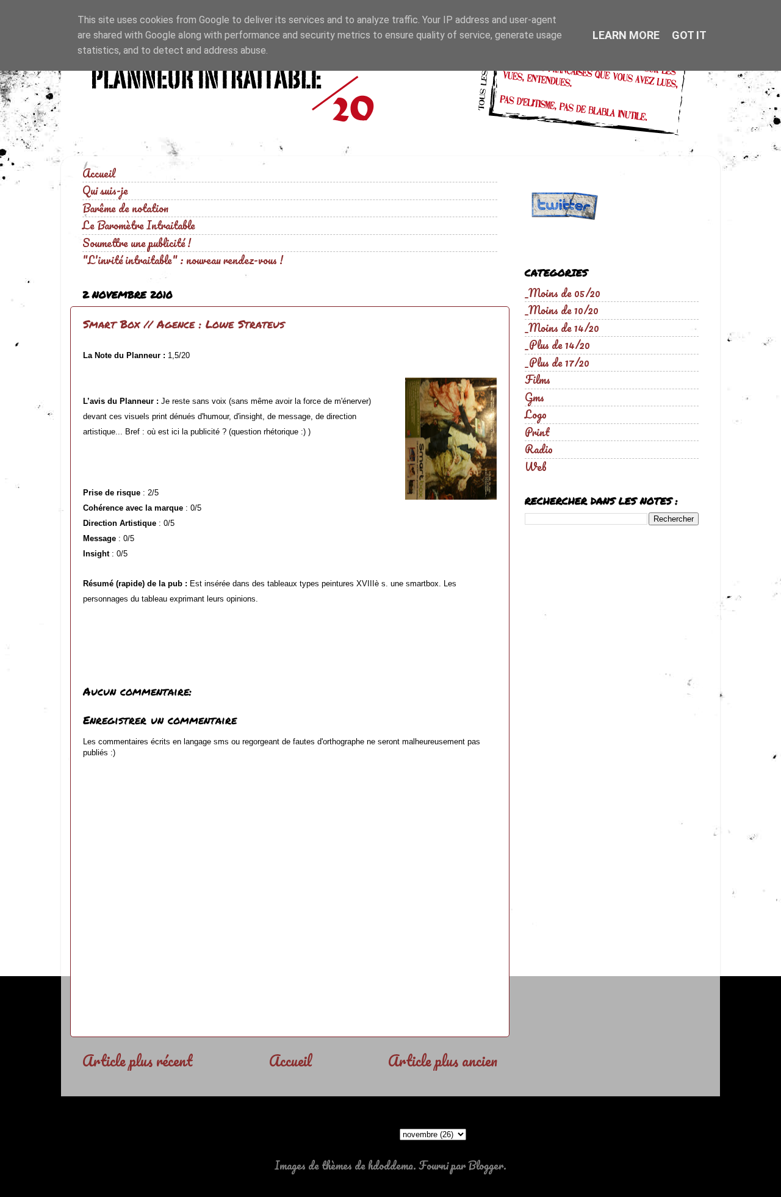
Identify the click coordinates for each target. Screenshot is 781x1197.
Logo (536, 414)
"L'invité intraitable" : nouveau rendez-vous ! (182, 259)
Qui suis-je (105, 190)
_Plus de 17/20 (557, 362)
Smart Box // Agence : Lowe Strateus (183, 324)
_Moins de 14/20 (562, 327)
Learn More (626, 35)
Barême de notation (125, 208)
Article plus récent (137, 1060)
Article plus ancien (442, 1060)
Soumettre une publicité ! (136, 242)
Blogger (485, 1165)
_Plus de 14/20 (557, 344)
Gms (534, 397)
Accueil (98, 173)
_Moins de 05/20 (562, 292)
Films (537, 379)
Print (537, 431)
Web (536, 466)
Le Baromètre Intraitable (138, 225)
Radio (539, 449)
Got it (689, 35)
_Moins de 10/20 (562, 309)
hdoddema (390, 1165)
